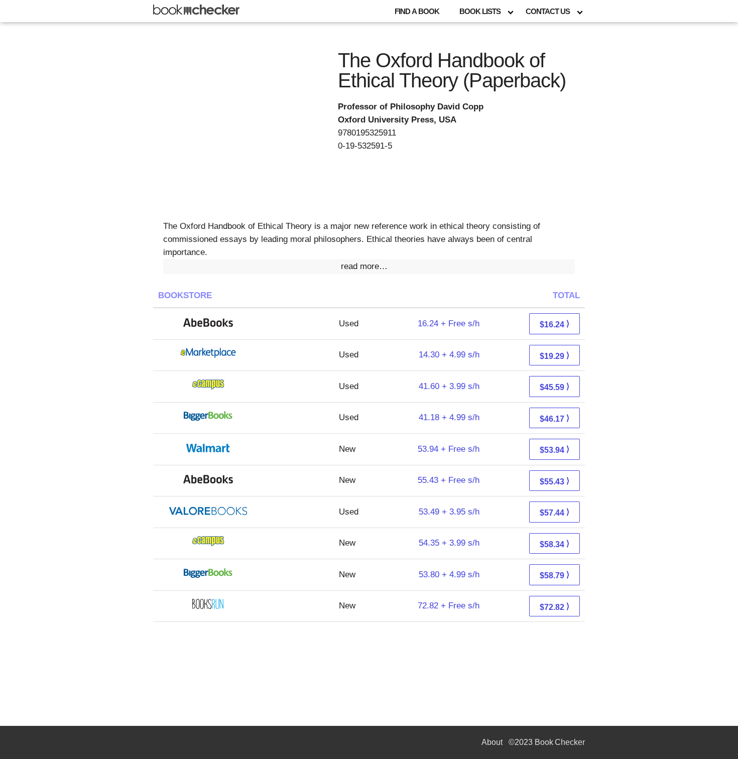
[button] (369, 266)
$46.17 (554, 418)
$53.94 (554, 449)
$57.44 (554, 512)
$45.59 (554, 387)
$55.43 (554, 481)
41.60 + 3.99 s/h (449, 386)
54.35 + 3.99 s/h (449, 543)
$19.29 (554, 355)
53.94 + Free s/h (448, 449)
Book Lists (480, 11)
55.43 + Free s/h (448, 480)
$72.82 (554, 606)
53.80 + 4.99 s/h (449, 574)
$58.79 (554, 575)
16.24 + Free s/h (448, 323)
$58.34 (554, 544)
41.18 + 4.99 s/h (449, 417)
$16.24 (554, 324)
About (492, 742)
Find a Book (417, 11)
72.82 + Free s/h (448, 605)
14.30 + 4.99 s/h (449, 354)
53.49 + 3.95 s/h (449, 512)
